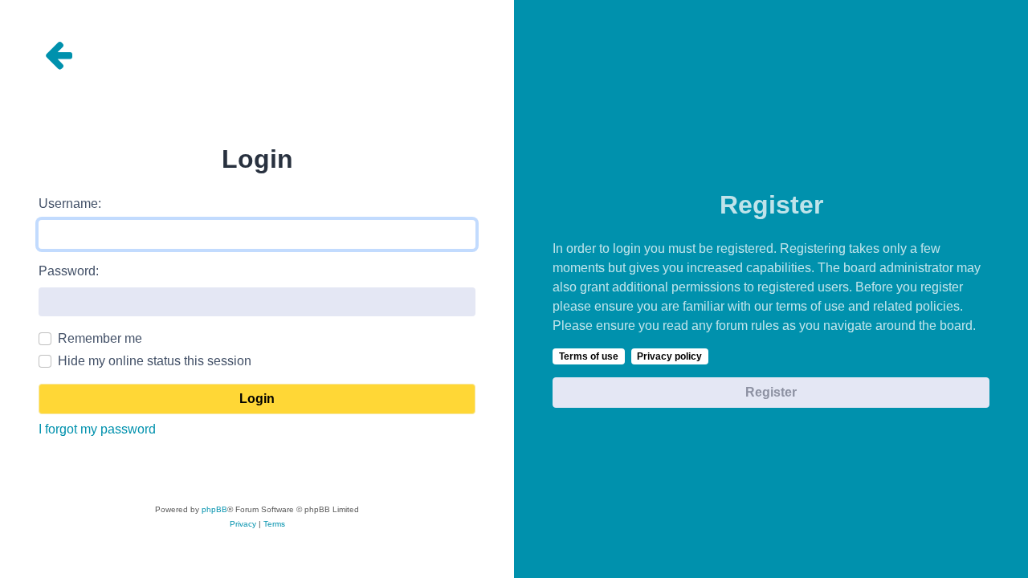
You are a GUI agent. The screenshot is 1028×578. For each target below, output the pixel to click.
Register (771, 392)
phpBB (214, 509)
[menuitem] (243, 524)
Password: (69, 271)
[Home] (257, 55)
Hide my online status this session (154, 361)
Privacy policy (669, 356)
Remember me (100, 338)
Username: (70, 203)
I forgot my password (97, 429)
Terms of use (588, 356)
